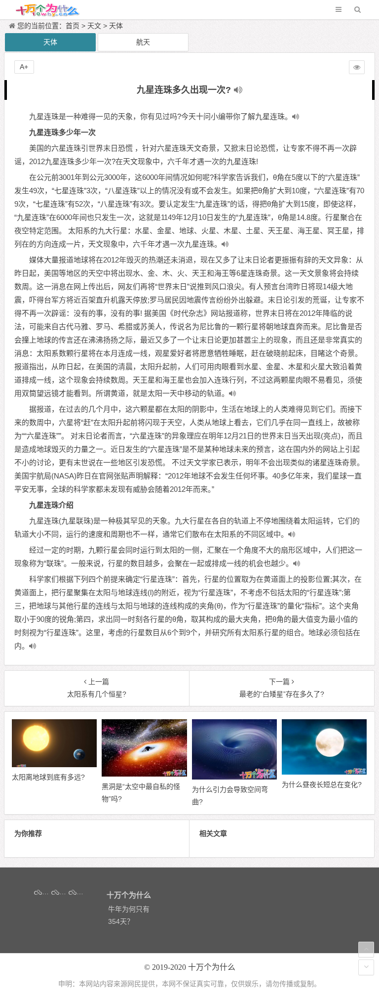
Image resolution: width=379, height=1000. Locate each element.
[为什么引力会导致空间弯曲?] (234, 777)
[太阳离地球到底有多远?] (54, 765)
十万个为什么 (211, 967)
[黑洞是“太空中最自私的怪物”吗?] (144, 774)
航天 (143, 42)
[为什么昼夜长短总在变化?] (324, 772)
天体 (116, 26)
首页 (72, 26)
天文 (94, 26)
